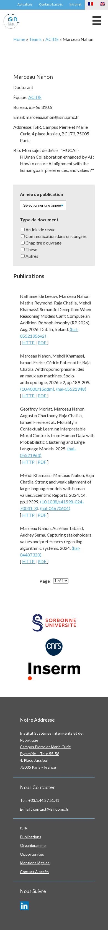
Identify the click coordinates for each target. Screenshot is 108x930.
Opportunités (32, 854)
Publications (30, 836)
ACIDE (52, 39)
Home (19, 39)
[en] (102, 5)
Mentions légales (35, 862)
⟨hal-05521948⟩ (71, 389)
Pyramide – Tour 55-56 (39, 753)
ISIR (23, 828)
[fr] (90, 5)
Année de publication (41, 194)
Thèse (31, 249)
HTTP (28, 342)
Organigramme (33, 845)
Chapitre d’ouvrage (43, 242)
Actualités (24, 4)
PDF (42, 342)
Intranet (75, 4)
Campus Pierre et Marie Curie (45, 746)
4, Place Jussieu (33, 760)
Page (45, 581)
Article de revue (40, 229)
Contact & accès (51, 4)
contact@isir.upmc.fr (50, 809)
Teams (35, 39)
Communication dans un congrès (56, 236)
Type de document (39, 219)
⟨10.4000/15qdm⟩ (37, 389)
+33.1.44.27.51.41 (43, 800)
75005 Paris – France (38, 767)
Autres (31, 256)
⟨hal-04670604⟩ (55, 508)
